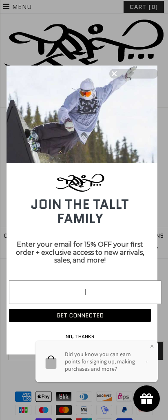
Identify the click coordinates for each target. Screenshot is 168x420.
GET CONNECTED (80, 315)
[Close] (133, 74)
